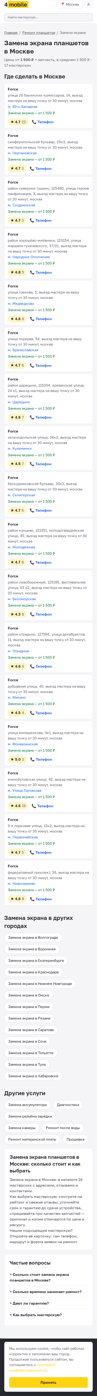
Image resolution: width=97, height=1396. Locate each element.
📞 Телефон (43, 121)
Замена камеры (22, 1128)
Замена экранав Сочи (27, 1041)
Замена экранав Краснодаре (33, 972)
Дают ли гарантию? (31, 1303)
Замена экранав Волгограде (33, 937)
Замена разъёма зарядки (30, 1116)
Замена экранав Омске (28, 995)
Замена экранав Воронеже (32, 949)
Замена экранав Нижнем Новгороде (40, 983)
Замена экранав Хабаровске (33, 1076)
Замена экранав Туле (27, 1064)
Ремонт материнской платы (32, 1139)
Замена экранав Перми (28, 1006)
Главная (11, 32)
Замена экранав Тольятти (30, 1053)
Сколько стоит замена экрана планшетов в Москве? (39, 1277)
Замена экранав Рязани (29, 1018)
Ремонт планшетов (38, 32)
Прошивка (75, 1139)
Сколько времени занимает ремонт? (47, 1291)
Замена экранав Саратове (31, 1030)
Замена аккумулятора (27, 1104)
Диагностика (68, 1104)
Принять (48, 1382)
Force (13, 89)
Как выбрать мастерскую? (37, 1314)
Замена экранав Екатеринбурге (36, 960)
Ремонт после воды (63, 1128)
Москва (72, 4)
